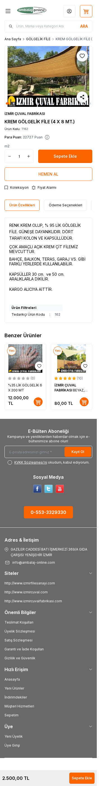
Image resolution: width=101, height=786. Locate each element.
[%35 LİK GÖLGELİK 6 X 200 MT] (25, 358)
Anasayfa (12, 679)
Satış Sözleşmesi (18, 640)
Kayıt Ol (78, 452)
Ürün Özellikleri (22, 205)
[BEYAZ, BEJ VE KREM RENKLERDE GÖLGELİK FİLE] (71, 358)
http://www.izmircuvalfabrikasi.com (33, 601)
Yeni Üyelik (13, 736)
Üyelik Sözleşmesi (19, 631)
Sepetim (11, 715)
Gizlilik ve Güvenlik (19, 658)
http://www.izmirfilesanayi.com (29, 583)
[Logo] (31, 11)
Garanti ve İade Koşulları (24, 649)
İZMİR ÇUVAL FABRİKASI (24, 114)
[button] (7, 103)
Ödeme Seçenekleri (65, 205)
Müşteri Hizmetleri (19, 706)
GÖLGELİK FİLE (38, 39)
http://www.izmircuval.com (26, 592)
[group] (48, 76)
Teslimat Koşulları (18, 622)
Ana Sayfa (12, 39)
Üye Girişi (12, 745)
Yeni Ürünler (14, 688)
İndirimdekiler (15, 697)
